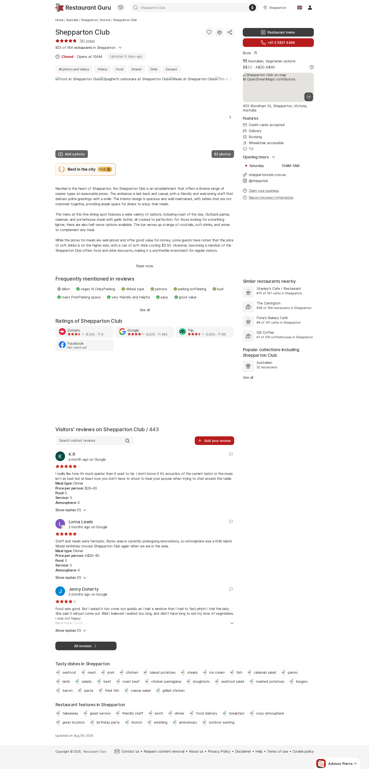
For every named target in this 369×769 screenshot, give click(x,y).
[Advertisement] (144, 390)
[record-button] (252, 7)
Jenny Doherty (84, 589)
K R (72, 454)
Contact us (130, 751)
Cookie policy (303, 751)
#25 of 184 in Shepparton (85, 47)
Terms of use (277, 751)
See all (248, 377)
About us (196, 751)
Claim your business (264, 190)
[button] (230, 117)
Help (259, 751)
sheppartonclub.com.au (267, 175)
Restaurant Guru (94, 751)
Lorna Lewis (81, 521)
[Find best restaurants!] (83, 7)
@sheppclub (258, 181)
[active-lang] (299, 7)
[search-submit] (135, 7)
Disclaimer (243, 751)
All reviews (83, 646)
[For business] (120, 7)
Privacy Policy (219, 751)
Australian (255, 61)
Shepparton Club (82, 32)
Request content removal (164, 751)
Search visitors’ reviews (77, 440)
